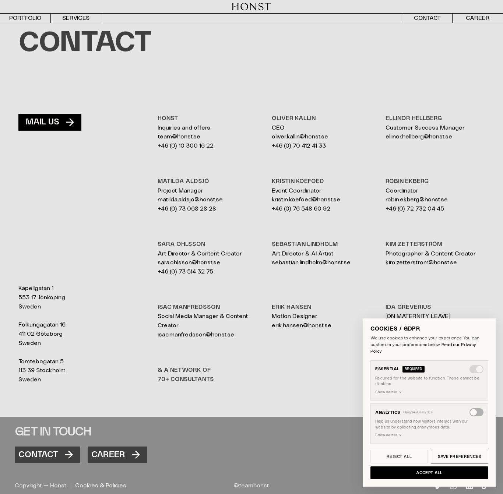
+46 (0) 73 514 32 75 (185, 272)
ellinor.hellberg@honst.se (419, 137)
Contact (38, 455)
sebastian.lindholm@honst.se (311, 262)
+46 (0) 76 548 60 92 (301, 209)
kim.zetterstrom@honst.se (421, 262)
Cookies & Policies (100, 485)
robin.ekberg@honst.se (417, 199)
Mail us (42, 122)
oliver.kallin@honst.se (300, 137)
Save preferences (459, 457)
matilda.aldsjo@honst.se (190, 199)
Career (108, 455)
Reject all (399, 457)
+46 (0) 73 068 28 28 (187, 209)
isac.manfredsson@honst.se (196, 335)
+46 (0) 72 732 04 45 (415, 209)
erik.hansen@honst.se (301, 325)
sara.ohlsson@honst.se (189, 262)
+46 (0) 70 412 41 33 (299, 146)
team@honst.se (179, 137)
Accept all (429, 473)
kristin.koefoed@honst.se (306, 199)
